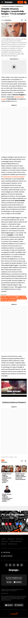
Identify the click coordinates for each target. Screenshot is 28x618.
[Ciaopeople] (14, 614)
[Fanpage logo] (9, 2)
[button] (25, 20)
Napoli (15, 457)
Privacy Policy (19, 539)
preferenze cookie (12, 544)
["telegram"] (20, 524)
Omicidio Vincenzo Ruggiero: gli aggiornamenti (13, 6)
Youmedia (3, 539)
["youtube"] (10, 524)
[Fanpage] (14, 570)
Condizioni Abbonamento (16, 541)
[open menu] (2, 2)
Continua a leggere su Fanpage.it (14, 402)
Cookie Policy (4, 541)
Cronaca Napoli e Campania (7, 457)
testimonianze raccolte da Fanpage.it (14, 176)
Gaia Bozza (8, 20)
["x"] (13, 524)
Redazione (3, 544)
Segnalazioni (11, 539)
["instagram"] (6, 524)
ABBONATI (20, 2)
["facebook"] (17, 524)
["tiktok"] (3, 524)
